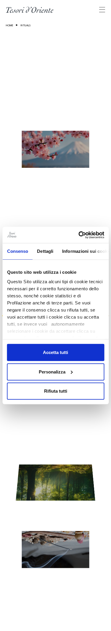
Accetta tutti (55, 352)
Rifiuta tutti (55, 391)
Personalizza (52, 371)
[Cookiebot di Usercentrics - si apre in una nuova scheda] (79, 235)
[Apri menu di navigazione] (102, 9)
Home (9, 25)
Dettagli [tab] (45, 251)
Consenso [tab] (17, 251)
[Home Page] (29, 10)
